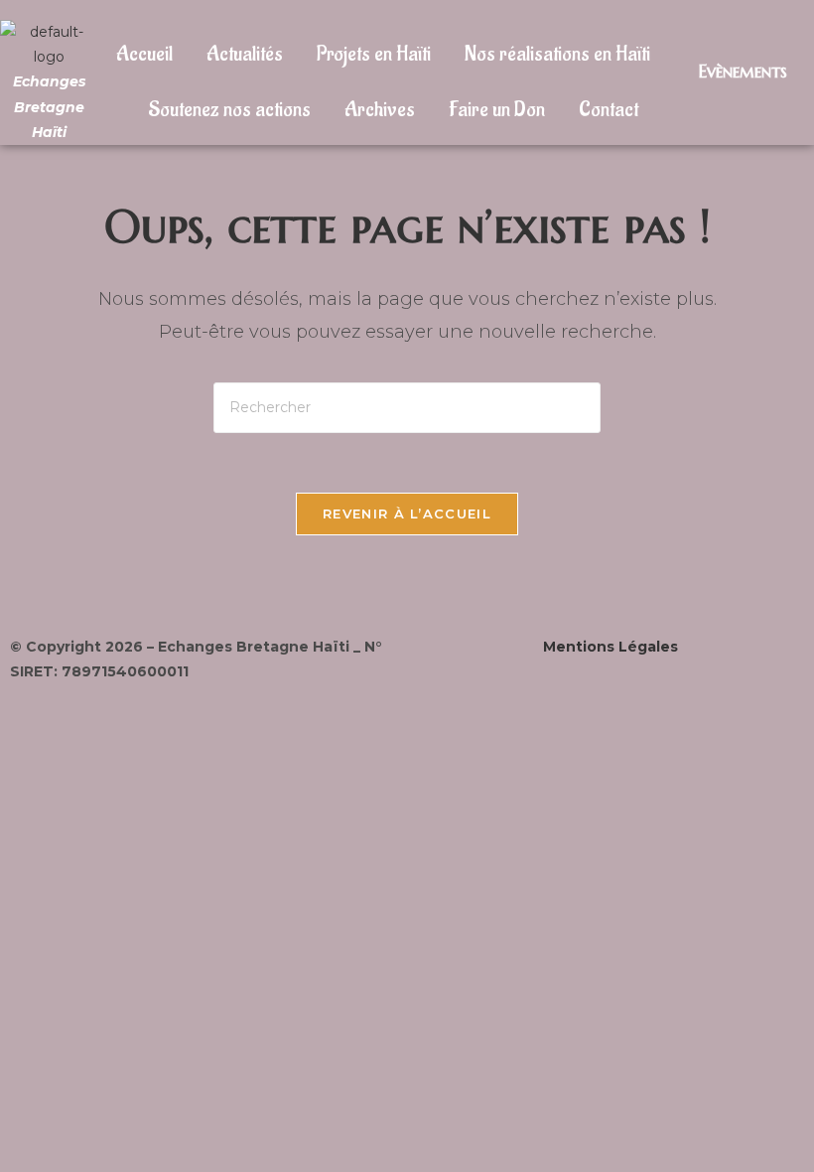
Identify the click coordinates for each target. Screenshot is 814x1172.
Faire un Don (497, 109)
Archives (379, 109)
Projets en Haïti (374, 54)
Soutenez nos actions (229, 109)
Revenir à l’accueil (407, 513)
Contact (608, 109)
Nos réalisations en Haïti (557, 54)
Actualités (244, 54)
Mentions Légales (610, 647)
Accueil (144, 54)
